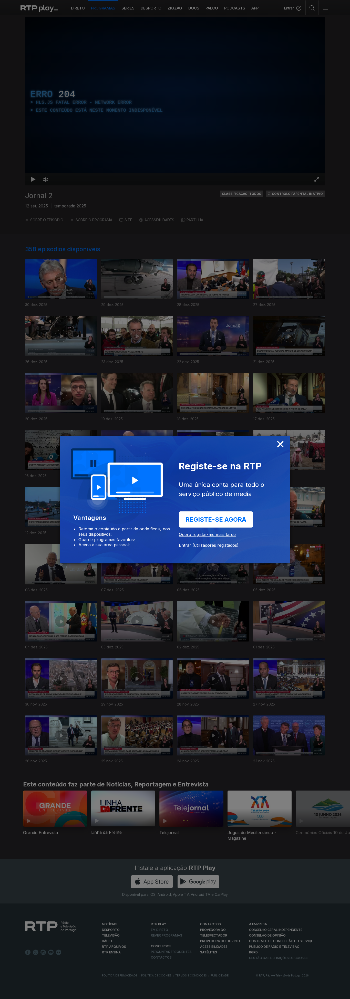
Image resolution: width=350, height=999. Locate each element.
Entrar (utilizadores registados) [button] (209, 545)
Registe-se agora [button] (216, 519)
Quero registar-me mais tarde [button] (207, 534)
